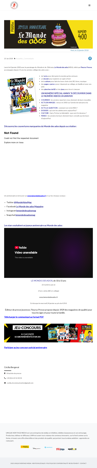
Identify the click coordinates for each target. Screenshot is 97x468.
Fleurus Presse (86, 67)
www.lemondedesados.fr (48, 297)
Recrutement (74, 463)
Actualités (19, 59)
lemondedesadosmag (26, 210)
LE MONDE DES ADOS (42, 280)
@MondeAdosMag (22, 202)
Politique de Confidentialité (57, 463)
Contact (83, 463)
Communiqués (29, 59)
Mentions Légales (38, 463)
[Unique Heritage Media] (15, 5)
